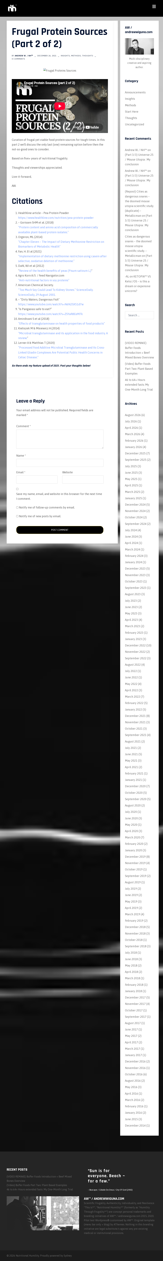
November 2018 (135, 933)
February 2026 (134, 440)
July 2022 (131, 671)
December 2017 (135, 997)
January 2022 (133, 709)
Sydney (68, 1255)
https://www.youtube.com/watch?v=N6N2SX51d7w (51, 304)
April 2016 (131, 1093)
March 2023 (132, 626)
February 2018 (134, 984)
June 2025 (131, 472)
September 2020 (135, 799)
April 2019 (131, 908)
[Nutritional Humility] (12, 8)
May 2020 (131, 824)
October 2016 (134, 1074)
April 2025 (131, 485)
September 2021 (135, 735)
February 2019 (134, 920)
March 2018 (132, 978)
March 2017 (132, 1048)
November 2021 (135, 722)
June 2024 (131, 536)
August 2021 (133, 741)
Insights (65, 56)
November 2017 (135, 1003)
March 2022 (132, 696)
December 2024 (135, 504)
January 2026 (133, 447)
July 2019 (131, 888)
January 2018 (133, 991)
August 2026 (133, 415)
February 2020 (134, 843)
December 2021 (135, 716)
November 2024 (135, 511)
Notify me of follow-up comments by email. (47, 507)
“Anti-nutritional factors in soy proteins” (43, 280)
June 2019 (131, 895)
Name (21, 455)
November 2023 (135, 575)
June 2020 (131, 818)
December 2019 (135, 856)
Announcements (135, 92)
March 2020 (132, 837)
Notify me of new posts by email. (40, 516)
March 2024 (132, 549)
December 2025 (135, 453)
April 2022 (131, 690)
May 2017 (131, 1035)
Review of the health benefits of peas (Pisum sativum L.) (55, 270)
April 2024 (131, 543)
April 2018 (131, 972)
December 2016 (135, 1061)
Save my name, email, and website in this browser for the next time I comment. (59, 496)
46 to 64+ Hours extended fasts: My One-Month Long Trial (139, 384)
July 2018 (131, 952)
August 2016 (133, 1080)
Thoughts (87, 56)
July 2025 (131, 466)
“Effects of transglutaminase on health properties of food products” (61, 323)
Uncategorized (134, 124)
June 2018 (131, 959)
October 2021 (134, 728)
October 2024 (134, 517)
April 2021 (131, 767)
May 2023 (131, 613)
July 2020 (131, 811)
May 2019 (131, 901)
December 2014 (135, 1125)
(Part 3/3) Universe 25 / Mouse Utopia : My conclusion (139, 159)
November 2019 (135, 863)
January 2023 (133, 639)
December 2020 (135, 786)
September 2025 (135, 459)
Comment (23, 426)
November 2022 (135, 651)
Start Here (131, 111)
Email (20, 472)
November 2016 (135, 1068)
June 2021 (131, 754)
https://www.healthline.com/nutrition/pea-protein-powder (56, 217)
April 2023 (131, 619)
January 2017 (133, 1055)
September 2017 (135, 1016)
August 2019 (133, 882)
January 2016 (133, 1112)
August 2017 (133, 1023)
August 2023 (133, 594)
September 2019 (135, 876)
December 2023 (135, 568)
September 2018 (135, 946)
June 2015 (131, 1119)
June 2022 (131, 677)
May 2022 (131, 684)
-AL (127, 276)
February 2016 (134, 1106)
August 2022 (133, 664)
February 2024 (134, 555)
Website (67, 472)
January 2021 (133, 779)
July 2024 (131, 530)
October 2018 (134, 940)
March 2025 (132, 492)
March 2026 (132, 434)
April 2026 (131, 427)
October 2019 (134, 869)
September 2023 (135, 587)
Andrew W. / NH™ (24, 56)
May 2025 (131, 479)
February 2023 (134, 632)
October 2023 (134, 581)
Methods (76, 56)
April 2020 (131, 831)
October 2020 (134, 792)
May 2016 (131, 1087)
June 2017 (131, 1029)
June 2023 (131, 607)
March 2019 (132, 914)
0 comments (18, 59)
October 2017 (134, 1010)
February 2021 (134, 773)
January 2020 (133, 850)
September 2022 (135, 658)
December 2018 (135, 927)
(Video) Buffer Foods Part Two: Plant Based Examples (139, 368)
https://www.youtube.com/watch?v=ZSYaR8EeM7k (50, 314)
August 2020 (133, 805)
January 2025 (133, 498)
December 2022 (135, 645)
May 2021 (131, 760)
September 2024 (135, 523)
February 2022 (134, 703)
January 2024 (133, 562)
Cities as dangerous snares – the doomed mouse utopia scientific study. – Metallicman (138, 246)
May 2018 (131, 965)
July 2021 (131, 748)
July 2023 (131, 600)
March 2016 (132, 1100)
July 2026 (131, 421)
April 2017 (131, 1042)
